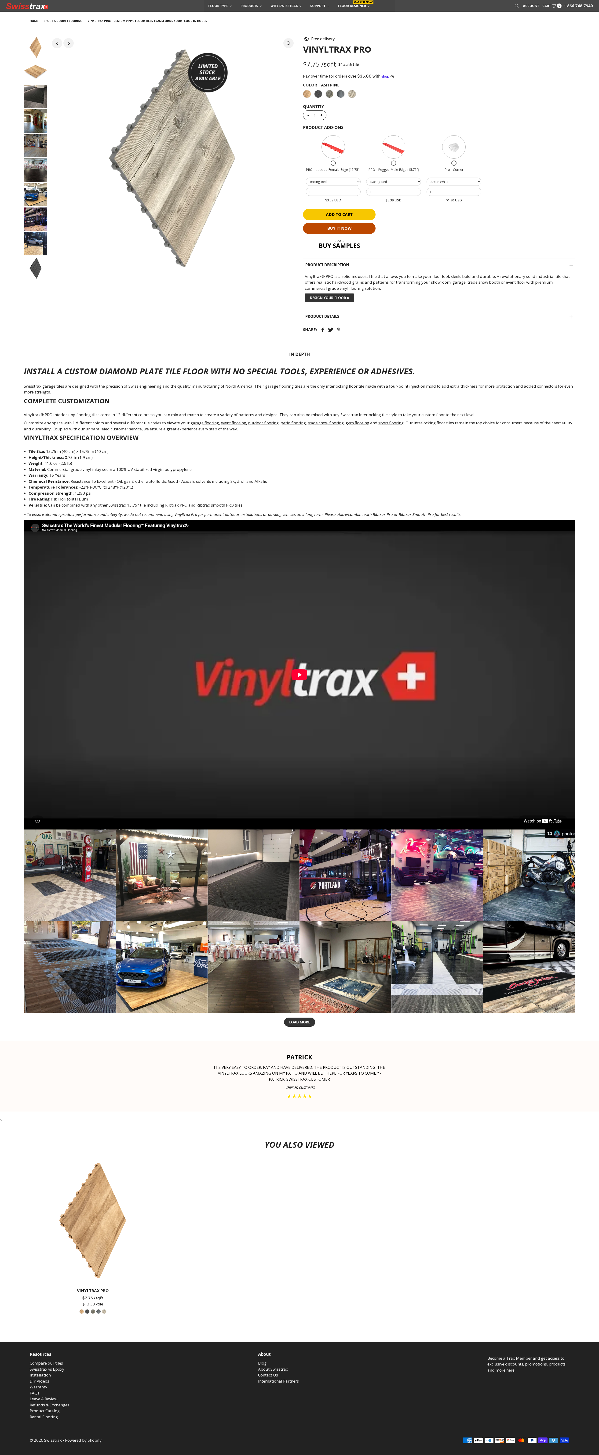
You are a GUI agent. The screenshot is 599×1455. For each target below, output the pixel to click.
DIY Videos (39, 1381)
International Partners (278, 1381)
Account (531, 6)
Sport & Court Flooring (63, 21)
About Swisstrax (273, 1369)
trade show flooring (326, 422)
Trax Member (519, 1358)
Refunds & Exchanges (49, 1405)
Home (34, 21)
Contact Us (268, 1375)
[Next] (68, 43)
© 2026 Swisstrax (46, 1440)
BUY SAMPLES (339, 246)
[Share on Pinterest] (338, 329)
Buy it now (339, 228)
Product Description (327, 264)
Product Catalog (45, 1410)
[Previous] (57, 43)
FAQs (34, 1393)
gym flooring (357, 422)
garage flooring (204, 422)
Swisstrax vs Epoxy (47, 1369)
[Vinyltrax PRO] (92, 1220)
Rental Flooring (44, 1416)
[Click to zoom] (288, 43)
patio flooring (293, 422)
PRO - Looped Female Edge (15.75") (333, 169)
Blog (262, 1363)
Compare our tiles (46, 1363)
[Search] (516, 6)
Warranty (38, 1387)
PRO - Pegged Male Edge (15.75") (393, 169)
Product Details (322, 316)
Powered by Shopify (83, 1440)
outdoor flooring (263, 422)
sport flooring (391, 422)
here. (510, 1370)
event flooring (233, 422)
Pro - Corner (454, 169)
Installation (40, 1375)
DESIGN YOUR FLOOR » (329, 297)
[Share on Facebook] (322, 329)
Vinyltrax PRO (93, 1290)
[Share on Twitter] (330, 329)
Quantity (313, 106)
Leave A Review (43, 1398)
